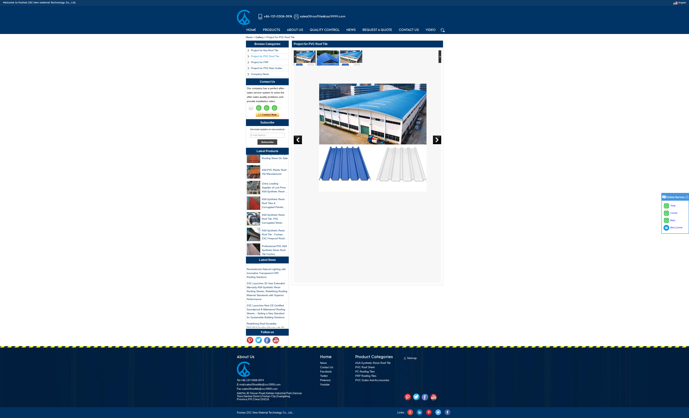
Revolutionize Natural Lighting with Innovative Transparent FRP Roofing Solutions (266, 267)
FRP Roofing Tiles (365, 375)
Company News (260, 74)
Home (251, 30)
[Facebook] (267, 340)
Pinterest (325, 380)
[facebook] (447, 412)
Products (271, 30)
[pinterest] (250, 340)
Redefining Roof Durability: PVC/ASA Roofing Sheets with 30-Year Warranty (266, 322)
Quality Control (325, 30)
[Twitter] (258, 340)
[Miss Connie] (251, 108)
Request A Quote (377, 30)
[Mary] (259, 108)
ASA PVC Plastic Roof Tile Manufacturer (274, 166)
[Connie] (266, 108)
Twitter (324, 375)
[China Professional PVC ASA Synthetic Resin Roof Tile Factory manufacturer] (253, 245)
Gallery (260, 37)
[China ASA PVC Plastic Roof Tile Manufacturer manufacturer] (253, 166)
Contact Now (267, 114)
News (351, 30)
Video (431, 30)
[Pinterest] (429, 412)
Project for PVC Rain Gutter (266, 68)
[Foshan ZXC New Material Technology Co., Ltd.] (243, 24)
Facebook (326, 371)
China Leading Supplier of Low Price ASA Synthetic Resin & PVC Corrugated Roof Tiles (274, 182)
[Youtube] (275, 340)
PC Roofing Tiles (365, 371)
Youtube (325, 384)
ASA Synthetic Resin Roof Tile (373, 362)
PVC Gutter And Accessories (372, 380)
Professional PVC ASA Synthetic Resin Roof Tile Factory (274, 244)
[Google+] (410, 412)
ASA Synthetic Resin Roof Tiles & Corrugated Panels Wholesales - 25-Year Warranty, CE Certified (274, 198)
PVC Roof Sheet (365, 367)
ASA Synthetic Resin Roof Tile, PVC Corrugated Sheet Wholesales (273, 214)
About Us (295, 30)
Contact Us (409, 30)
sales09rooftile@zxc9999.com (322, 16)
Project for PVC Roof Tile (265, 56)
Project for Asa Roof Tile (264, 50)
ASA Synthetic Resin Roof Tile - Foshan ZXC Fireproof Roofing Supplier (274, 229)
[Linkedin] (419, 412)
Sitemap (412, 358)
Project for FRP (259, 62)
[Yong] (274, 108)
